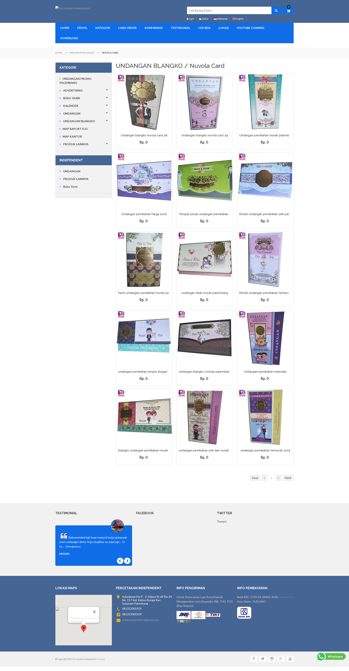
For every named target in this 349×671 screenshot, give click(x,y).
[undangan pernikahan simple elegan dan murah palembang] (144, 338)
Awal (255, 478)
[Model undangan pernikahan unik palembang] (265, 180)
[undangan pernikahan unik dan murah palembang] (205, 417)
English (240, 18)
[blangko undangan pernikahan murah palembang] (144, 417)
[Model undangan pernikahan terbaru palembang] (265, 259)
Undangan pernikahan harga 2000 (144, 214)
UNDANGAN (71, 113)
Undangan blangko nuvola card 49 (204, 135)
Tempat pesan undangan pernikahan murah (208, 214)
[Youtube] (290, 659)
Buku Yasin (70, 186)
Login (191, 18)
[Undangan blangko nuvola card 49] (205, 102)
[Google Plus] (281, 659)
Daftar (205, 18)
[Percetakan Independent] (72, 8)
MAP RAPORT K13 (75, 128)
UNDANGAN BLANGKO (79, 121)
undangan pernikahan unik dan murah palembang (212, 450)
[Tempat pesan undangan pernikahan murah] (205, 180)
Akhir (288, 478)
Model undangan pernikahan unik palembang (269, 214)
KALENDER (70, 105)
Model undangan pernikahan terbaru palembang (272, 292)
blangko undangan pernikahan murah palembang (151, 450)
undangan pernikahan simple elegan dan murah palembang (158, 371)
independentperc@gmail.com (140, 620)
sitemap (101, 659)
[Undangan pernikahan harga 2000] (144, 180)
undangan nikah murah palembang (204, 292)
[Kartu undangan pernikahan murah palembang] (144, 259)
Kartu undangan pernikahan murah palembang (149, 292)
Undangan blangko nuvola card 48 (144, 135)
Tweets (222, 521)
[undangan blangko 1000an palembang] (205, 338)
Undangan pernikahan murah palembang (266, 135)
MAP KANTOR (72, 136)
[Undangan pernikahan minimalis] (265, 338)
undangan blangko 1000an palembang (205, 371)
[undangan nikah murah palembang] (205, 259)
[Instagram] (271, 659)
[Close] (94, 612)
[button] (83, 628)
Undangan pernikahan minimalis (265, 371)
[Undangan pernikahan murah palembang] (265, 102)
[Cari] (276, 10)
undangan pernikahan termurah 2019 (265, 450)
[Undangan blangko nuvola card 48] (144, 102)
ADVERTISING (73, 90)
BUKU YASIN (71, 98)
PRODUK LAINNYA (75, 144)
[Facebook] (253, 659)
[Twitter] (262, 659)
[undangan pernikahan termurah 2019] (265, 417)
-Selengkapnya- (73, 546)
